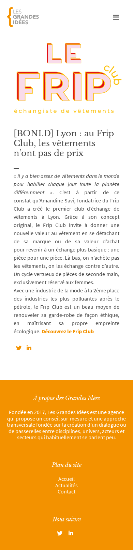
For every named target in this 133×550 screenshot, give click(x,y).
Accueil (66, 478)
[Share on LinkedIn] (29, 348)
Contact (66, 491)
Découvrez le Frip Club (67, 331)
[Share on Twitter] (19, 348)
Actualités (66, 485)
